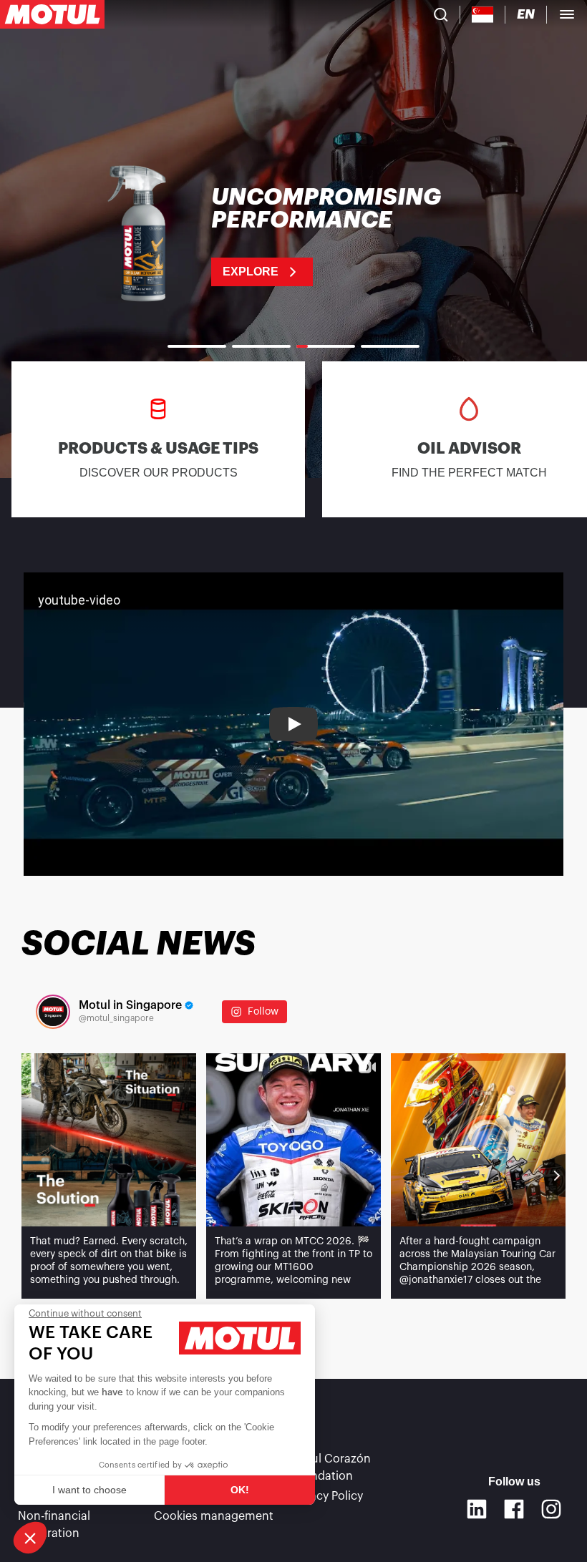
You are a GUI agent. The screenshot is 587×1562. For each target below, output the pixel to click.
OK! (240, 1489)
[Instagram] (551, 1509)
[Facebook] (514, 1509)
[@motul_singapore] (53, 1011)
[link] (293, 236)
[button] (30, 1537)
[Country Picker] (482, 14)
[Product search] (441, 14)
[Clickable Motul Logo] (52, 14)
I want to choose (89, 1489)
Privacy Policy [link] (326, 1496)
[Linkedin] (477, 1509)
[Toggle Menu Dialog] (567, 14)
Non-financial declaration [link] (54, 1524)
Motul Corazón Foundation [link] (330, 1467)
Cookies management (213, 1516)
